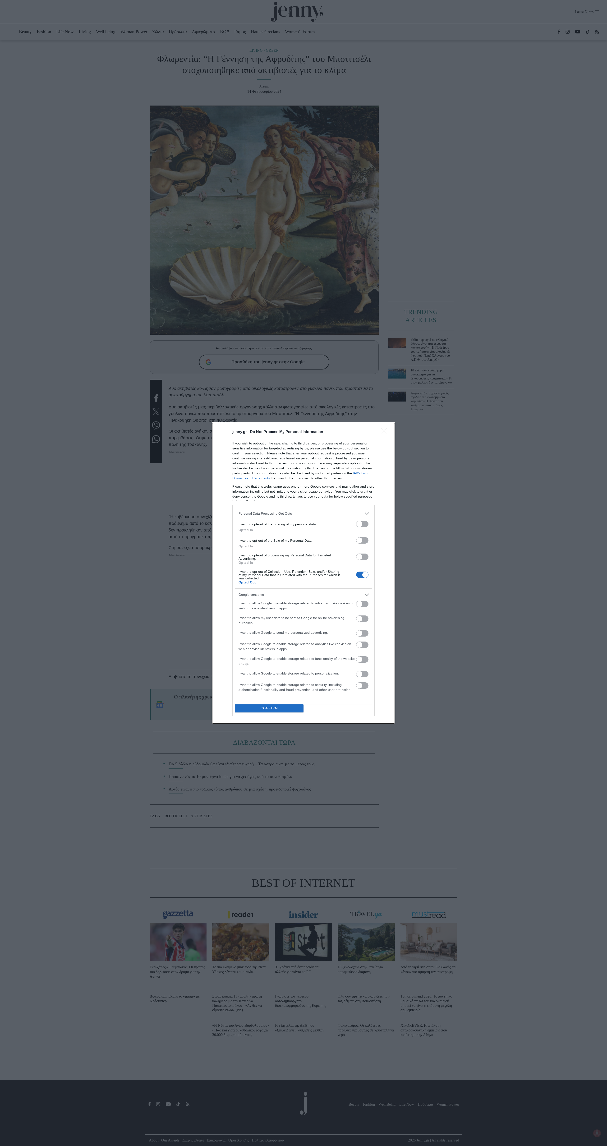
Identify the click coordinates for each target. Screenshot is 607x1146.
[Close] (385, 432)
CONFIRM (269, 708)
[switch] (362, 524)
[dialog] (303, 573)
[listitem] (303, 513)
